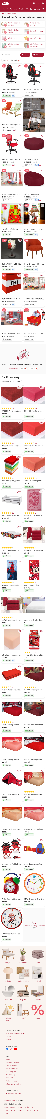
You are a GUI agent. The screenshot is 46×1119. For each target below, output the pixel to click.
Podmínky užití (11, 1081)
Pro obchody (10, 1075)
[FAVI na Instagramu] (11, 1049)
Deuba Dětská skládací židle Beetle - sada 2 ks (20, 864)
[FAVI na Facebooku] (7, 1049)
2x (35, 652)
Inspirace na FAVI (12, 1068)
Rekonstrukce (23, 981)
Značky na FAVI (11, 1065)
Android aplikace (14, 1093)
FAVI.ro (20, 1107)
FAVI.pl (13, 1107)
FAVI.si (6, 1113)
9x (13, 443)
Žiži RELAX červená (32, 194)
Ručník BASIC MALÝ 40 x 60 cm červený (17, 620)
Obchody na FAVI (12, 1062)
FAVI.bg (29, 1110)
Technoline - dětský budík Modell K (16, 899)
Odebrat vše (13, 369)
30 (20, 527)
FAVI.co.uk (21, 1110)
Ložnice (38, 1000)
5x (13, 617)
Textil (21, 9)
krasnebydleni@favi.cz (16, 1033)
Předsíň (23, 1018)
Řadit (27, 55)
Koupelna (8, 1000)
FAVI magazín (11, 1071)
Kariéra (8, 1040)
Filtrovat (39, 55)
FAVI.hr (34, 1107)
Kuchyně (37, 981)
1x (12, 687)
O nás (8, 1059)
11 (20, 771)
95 (20, 492)
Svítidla (8, 981)
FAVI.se (13, 1110)
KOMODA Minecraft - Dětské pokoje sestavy (19, 299)
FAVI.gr (36, 1110)
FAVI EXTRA (10, 1078)
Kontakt (9, 1036)
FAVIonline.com (9, 1100)
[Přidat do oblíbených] (42, 135)
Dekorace (13, 9)
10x (13, 513)
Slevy (38, 1018)
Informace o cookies (13, 1084)
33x (13, 478)
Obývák (23, 1000)
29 (42, 66)
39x (36, 408)
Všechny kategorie (33, 9)
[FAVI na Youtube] (15, 1049)
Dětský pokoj (12, 13)
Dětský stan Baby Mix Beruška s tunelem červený (21, 794)
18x (36, 443)
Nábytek (5, 9)
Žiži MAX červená (31, 159)
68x (13, 408)
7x (35, 513)
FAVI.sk (6, 1107)
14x (36, 478)
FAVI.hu (27, 1107)
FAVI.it (6, 1110)
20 (20, 457)
